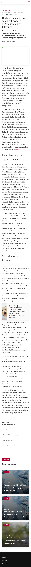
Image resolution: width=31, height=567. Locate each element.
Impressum (4, 560)
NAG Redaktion (6, 41)
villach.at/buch (20, 149)
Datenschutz (5, 563)
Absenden (6, 459)
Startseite (4, 10)
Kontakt (4, 557)
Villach (9, 10)
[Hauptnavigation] (28, 2)
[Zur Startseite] (7, 2)
